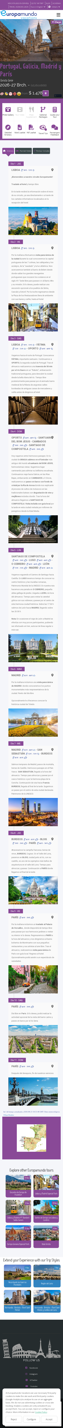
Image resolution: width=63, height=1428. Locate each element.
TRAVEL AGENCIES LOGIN (19, 7)
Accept (49, 1419)
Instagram (34, 1374)
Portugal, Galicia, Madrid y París (30, 70)
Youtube (33, 1386)
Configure (31, 1419)
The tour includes (42, 151)
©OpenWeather (8, 1115)
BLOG (48, 3)
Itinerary (9, 151)
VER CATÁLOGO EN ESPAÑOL (18, 3)
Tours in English (37, 7)
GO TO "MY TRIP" (37, 3)
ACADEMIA (57, 3)
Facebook (34, 1368)
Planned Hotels (25, 151)
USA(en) (54, 7)
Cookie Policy (41, 1412)
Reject (14, 1419)
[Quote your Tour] (46, 93)
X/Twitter (33, 1380)
